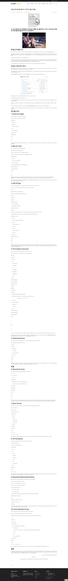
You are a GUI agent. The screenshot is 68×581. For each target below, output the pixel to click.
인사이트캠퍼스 (32, 3)
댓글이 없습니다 (55, 12)
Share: (56, 563)
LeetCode (17, 69)
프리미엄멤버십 (43, 3)
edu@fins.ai (49, 578)
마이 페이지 (50, 3)
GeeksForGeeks (24, 69)
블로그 (47, 3)
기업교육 (39, 3)
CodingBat (20, 69)
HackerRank (14, 69)
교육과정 (36, 3)
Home (28, 3)
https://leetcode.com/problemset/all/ (27, 93)
